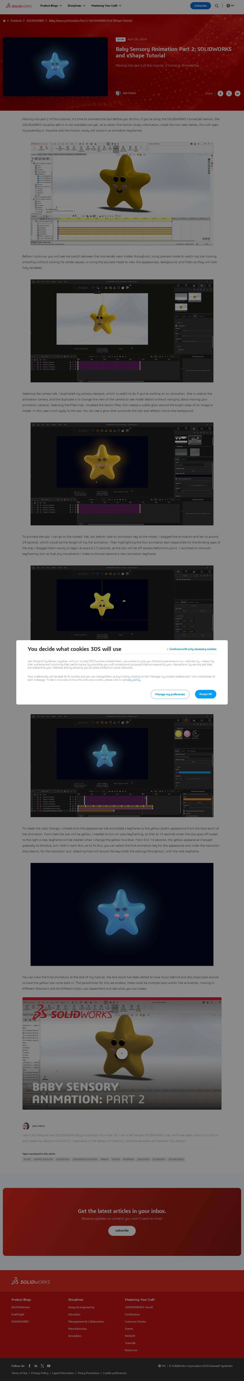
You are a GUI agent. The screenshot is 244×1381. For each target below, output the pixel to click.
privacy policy (131, 679)
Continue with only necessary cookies (193, 649)
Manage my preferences (170, 694)
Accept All (205, 694)
